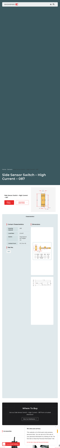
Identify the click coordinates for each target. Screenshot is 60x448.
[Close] (55, 426)
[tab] (30, 216)
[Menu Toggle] (51, 4)
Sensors (9, 169)
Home (4, 169)
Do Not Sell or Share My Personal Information (37, 442)
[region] (41, 435)
